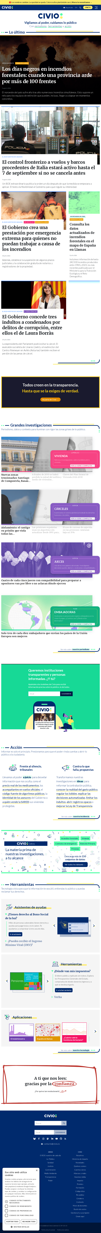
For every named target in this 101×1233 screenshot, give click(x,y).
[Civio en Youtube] (56, 1139)
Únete (88, 7)
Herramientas (22, 884)
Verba (58, 997)
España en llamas (22, 63)
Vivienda (85, 838)
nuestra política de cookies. (15, 1196)
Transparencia (50, 1177)
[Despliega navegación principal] (96, 7)
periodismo (41, 26)
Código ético (80, 1191)
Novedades (77, 216)
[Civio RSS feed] (65, 1139)
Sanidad (50, 1163)
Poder (50, 1180)
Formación (80, 1188)
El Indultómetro (30, 311)
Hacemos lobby (80, 1177)
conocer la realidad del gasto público (77, 789)
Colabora (80, 1198)
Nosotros (80, 1155)
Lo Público (50, 1159)
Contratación (50, 1170)
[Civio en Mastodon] (48, 1139)
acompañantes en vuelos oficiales (21, 789)
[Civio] (7, 7)
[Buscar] (80, 7)
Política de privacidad (48, 1230)
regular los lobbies (66, 793)
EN (76, 7)
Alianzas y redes (80, 1173)
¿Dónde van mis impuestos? (72, 971)
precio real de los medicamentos (20, 785)
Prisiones (75, 849)
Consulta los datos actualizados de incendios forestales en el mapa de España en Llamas (83, 237)
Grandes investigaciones (31, 425)
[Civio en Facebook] (39, 1139)
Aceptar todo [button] (12, 1222)
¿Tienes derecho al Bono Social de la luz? (26, 916)
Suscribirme (66, 694)
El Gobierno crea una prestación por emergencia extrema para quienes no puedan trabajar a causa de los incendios (31, 238)
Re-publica (80, 1195)
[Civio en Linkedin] (52, 1139)
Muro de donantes (80, 1206)
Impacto (80, 1180)
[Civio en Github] (61, 1139)
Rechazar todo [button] (29, 1222)
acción (68, 26)
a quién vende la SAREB (15, 801)
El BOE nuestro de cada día (12, 157)
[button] (21, 1227)
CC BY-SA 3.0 (62, 1226)
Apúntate (69, 7)
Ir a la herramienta (63, 990)
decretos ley (29, 222)
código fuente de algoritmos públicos (23, 793)
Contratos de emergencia (65, 843)
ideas (80, 781)
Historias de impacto (80, 1159)
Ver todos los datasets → (75, 864)
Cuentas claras (80, 1170)
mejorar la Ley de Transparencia (74, 805)
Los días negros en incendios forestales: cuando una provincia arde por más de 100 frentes (47, 75)
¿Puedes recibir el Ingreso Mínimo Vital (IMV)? (23, 943)
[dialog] (20, 1199)
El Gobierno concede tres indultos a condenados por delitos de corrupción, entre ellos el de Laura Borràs (32, 325)
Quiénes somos (80, 1166)
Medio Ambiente (8, 63)
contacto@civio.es (52, 1144)
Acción (16, 747)
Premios (80, 1184)
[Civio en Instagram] (43, 1139)
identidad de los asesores (16, 797)
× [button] (37, 1170)
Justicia (50, 1166)
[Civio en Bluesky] (34, 1139)
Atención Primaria (87, 843)
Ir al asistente (15, 934)
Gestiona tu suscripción (80, 1213)
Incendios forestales (69, 838)
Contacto (80, 1202)
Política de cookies (63, 1230)
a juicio (27, 777)
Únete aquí (80, 1216)
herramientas (55, 26)
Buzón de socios (80, 1209)
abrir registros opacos (79, 801)
